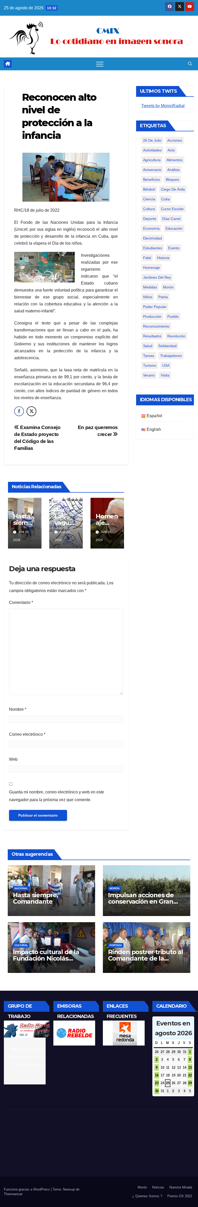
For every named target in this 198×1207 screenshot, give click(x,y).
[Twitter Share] (31, 411)
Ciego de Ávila (173, 189)
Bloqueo (172, 179)
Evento (173, 248)
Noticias (158, 1187)
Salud (147, 346)
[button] (190, 64)
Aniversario (152, 170)
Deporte (149, 219)
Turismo (149, 365)
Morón (168, 287)
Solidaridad (167, 346)
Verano (149, 375)
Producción (152, 316)
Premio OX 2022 (179, 1196)
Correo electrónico (27, 734)
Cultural (21, 945)
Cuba (165, 199)
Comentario (21, 602)
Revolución (176, 336)
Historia (163, 258)
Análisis (173, 170)
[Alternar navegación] (100, 63)
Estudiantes (152, 248)
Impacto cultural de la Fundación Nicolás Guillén (46, 958)
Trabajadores (171, 356)
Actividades (152, 150)
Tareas (148, 356)
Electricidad (152, 238)
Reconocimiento (156, 326)
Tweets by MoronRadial (163, 106)
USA (165, 365)
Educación (174, 228)
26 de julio (152, 140)
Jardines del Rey (157, 277)
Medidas (150, 287)
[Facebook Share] (19, 411)
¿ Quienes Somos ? (147, 1196)
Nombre (17, 709)
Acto (171, 150)
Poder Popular (155, 307)
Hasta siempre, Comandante (35, 898)
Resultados (152, 336)
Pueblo (173, 316)
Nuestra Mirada (180, 1187)
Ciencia (149, 199)
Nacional (21, 888)
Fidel (147, 258)
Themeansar (13, 1194)
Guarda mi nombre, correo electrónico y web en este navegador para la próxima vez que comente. (56, 796)
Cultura (149, 209)
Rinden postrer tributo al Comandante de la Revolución (145, 958)
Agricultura (152, 160)
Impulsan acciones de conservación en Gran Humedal (141, 901)
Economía (151, 228)
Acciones (174, 140)
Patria (163, 297)
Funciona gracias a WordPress (27, 1189)
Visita (165, 375)
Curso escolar (172, 209)
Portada (116, 945)
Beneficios (151, 179)
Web (13, 759)
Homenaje (151, 268)
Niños (147, 297)
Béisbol (149, 189)
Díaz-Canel (171, 219)
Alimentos (175, 160)
